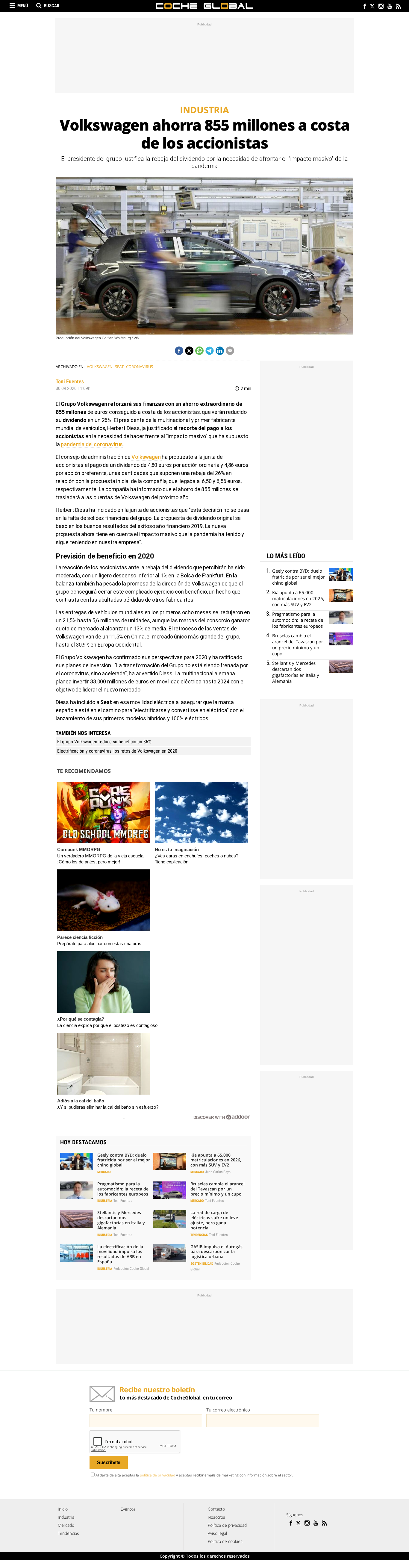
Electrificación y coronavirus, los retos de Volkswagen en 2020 (117, 751)
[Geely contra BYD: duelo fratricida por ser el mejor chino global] (76, 1161)
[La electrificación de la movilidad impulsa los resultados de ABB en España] (76, 1253)
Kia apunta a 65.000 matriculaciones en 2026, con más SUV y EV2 (215, 1160)
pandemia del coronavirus (92, 444)
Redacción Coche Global (131, 1269)
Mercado (104, 1172)
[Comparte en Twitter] (189, 351)
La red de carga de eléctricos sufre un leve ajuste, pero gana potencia (214, 1220)
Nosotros (216, 1517)
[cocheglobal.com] (204, 6)
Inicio (63, 1509)
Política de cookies (225, 1541)
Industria (104, 1201)
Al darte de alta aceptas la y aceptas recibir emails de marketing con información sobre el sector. (194, 1475)
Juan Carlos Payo (218, 1172)
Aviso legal (217, 1533)
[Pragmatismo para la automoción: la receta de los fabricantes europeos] (76, 1190)
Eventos (128, 1509)
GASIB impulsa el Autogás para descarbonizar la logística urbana (216, 1252)
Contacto (216, 1509)
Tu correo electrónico (228, 1410)
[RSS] (398, 6)
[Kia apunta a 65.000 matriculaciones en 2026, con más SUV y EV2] (169, 1161)
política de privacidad (157, 1475)
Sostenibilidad (201, 1264)
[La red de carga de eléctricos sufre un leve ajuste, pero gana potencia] (169, 1219)
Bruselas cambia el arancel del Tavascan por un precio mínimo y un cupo (217, 1189)
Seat (119, 366)
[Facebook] (363, 6)
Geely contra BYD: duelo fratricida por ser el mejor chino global (123, 1160)
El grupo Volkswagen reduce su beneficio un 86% (104, 742)
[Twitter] (372, 6)
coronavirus (139, 366)
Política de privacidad (227, 1525)
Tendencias (199, 1235)
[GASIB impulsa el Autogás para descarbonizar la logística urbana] (169, 1253)
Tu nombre (101, 1410)
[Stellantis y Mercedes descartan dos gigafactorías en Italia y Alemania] (76, 1219)
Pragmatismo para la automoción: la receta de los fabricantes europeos (123, 1189)
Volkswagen (100, 366)
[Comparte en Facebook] (179, 351)
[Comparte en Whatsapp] (199, 351)
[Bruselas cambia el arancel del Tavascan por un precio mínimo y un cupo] (169, 1190)
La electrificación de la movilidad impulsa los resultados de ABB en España (120, 1254)
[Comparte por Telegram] (209, 351)
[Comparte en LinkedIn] (220, 351)
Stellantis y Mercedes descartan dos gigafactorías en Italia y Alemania (121, 1220)
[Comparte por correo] (230, 351)
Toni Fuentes (70, 381)
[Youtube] (389, 6)
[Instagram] (380, 6)
